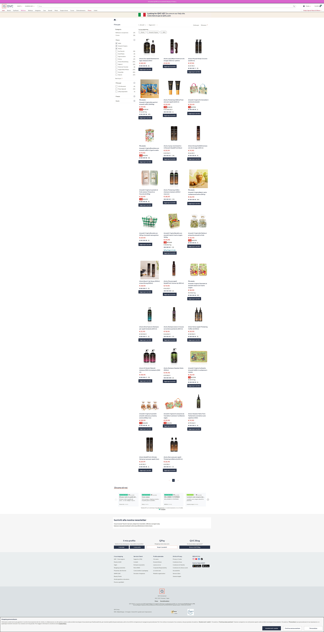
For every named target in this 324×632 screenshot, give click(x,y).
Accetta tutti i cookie (271, 628)
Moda (56, 10)
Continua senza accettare (292, 628)
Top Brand (15, 10)
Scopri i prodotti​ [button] (162, 547)
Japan (168, 598)
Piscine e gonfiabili (119, 582)
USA (156, 598)
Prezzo (118, 96)
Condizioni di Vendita (179, 565)
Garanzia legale (177, 576)
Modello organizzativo (159, 573)
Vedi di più (118, 78)
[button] (304, 6)
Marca (117, 40)
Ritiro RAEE (137, 567)
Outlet (95, 10)
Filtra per (118, 83)
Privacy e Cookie (177, 559)
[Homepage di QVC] (115, 20)
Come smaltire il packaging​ (141, 570)
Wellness (23, 10)
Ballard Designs (120, 612)
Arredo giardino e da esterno (121, 579)
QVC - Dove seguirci (119, 559)
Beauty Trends (118, 576)
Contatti (136, 562)
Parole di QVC (118, 562)
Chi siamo (156, 559)
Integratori (38, 10)
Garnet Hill (134, 612)
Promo (89, 10)
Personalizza (313, 628)
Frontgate (128, 612)
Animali (50, 10)
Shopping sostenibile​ (119, 567)
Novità (9, 10)
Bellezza (30, 10)
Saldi (3, 10)
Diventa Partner (157, 562)
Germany (163, 598)
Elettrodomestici (80, 10)
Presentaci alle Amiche (120, 570)
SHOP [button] (19, 6)
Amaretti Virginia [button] (153, 32)
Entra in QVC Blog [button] (194, 547)
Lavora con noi (157, 565)
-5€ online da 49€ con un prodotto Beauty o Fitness (162, 1)
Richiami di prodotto (139, 565)
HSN (115, 612)
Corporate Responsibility (160, 567)
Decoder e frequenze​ (139, 573)
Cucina (72, 10)
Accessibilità (176, 570)
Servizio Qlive (176, 573)
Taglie (115, 565)
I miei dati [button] (121, 547)
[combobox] (164, 6)
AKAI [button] (163, 32)
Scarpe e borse (64, 10)
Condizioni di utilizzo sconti (180, 567)
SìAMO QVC (117, 573)
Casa (44, 10)
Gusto (117, 101)
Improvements (148, 612)
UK (159, 598)
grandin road (141, 612)
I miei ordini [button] (137, 547)
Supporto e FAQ (138, 559)
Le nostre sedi (157, 570)
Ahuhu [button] (142, 32)
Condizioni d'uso (177, 562)
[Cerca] (294, 6)
